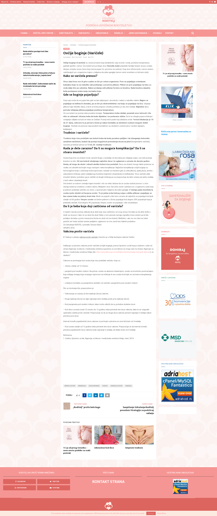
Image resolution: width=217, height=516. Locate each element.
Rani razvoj (84, 33)
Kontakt (169, 33)
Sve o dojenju (167, 185)
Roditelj (68, 57)
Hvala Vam (41, 2)
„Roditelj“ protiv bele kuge (86, 407)
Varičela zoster (116, 386)
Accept (151, 513)
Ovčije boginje (94, 386)
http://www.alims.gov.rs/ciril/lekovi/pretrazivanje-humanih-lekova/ (123, 252)
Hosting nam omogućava (172, 363)
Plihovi (104, 386)
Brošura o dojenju (53, 2)
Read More (161, 513)
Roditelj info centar (43, 33)
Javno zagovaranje (138, 33)
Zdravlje (118, 33)
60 (86, 57)
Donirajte (165, 231)
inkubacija (82, 386)
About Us (4, 2)
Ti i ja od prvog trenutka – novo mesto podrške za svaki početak (76, 450)
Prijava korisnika (29, 2)
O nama (24, 33)
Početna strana (15, 2)
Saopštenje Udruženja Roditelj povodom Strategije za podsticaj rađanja (137, 410)
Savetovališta (66, 33)
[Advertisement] (108, 360)
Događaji (157, 33)
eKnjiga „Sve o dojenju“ (70, 2)
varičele (128, 386)
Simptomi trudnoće (134, 448)
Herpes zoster (70, 386)
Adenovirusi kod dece (104, 448)
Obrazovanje (102, 33)
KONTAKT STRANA (108, 481)
